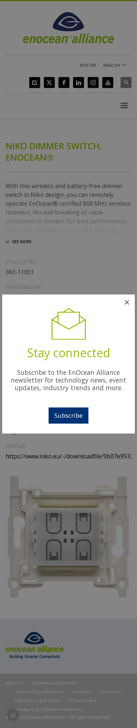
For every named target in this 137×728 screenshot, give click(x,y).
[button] (13, 715)
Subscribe (68, 415)
